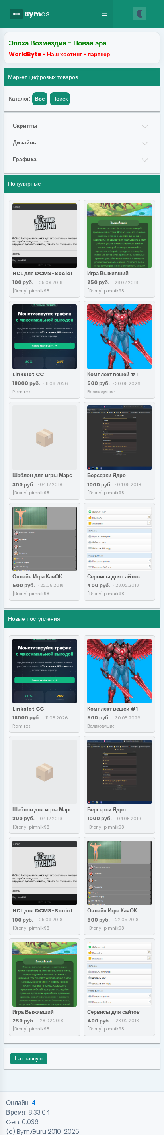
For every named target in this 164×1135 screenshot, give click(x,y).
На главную (29, 1058)
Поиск (60, 99)
